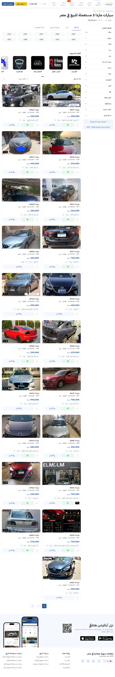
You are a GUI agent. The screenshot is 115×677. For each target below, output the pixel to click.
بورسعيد (34, 498)
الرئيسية (67, 657)
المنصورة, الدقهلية (32, 546)
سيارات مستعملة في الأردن (14, 660)
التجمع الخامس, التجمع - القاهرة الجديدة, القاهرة (65, 546)
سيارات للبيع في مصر (42, 657)
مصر (108, 661)
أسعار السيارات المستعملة (98, 122)
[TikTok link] (93, 661)
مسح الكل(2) (92, 20)
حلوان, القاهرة (33, 167)
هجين (22, 262)
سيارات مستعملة (98, 4)
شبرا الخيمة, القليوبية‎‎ (31, 120)
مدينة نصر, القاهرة (32, 215)
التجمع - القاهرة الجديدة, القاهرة (69, 120)
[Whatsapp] (67, 125)
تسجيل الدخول (8, 4)
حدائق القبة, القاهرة (32, 356)
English (32, 4)
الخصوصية (66, 667)
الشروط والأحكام (65, 664)
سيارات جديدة (89, 4)
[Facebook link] (99, 661)
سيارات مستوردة (80, 4)
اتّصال (51, 125)
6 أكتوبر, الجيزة (73, 404)
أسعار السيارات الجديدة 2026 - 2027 (98, 127)
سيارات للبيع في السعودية (41, 664)
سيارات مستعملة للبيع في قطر (13, 664)
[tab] (76, 27)
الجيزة (35, 262)
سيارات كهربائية (71, 4)
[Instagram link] (83, 661)
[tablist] (41, 27)
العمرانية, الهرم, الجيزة (71, 356)
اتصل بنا (67, 660)
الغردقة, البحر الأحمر (72, 167)
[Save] (45, 86)
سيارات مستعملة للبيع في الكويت (12, 657)
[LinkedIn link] (88, 661)
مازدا (59, 120)
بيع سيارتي (20, 4)
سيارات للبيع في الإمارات (41, 660)
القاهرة (75, 262)
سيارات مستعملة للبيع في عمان (12, 667)
